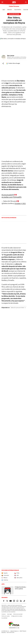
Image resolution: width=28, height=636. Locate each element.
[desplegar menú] (2, 2)
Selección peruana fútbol (17, 307)
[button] (3, 63)
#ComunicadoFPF (8, 195)
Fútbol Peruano (14, 6)
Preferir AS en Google (14, 63)
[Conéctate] (26, 2)
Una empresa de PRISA (14, 624)
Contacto (4, 614)
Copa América (17, 9)
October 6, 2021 (20, 203)
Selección (9, 9)
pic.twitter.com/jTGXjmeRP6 (11, 197)
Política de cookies (6, 616)
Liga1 (3, 9)
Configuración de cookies (16, 616)
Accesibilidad (4, 618)
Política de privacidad (17, 614)
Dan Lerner (10, 56)
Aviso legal (9, 614)
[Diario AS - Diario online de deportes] (14, 2)
